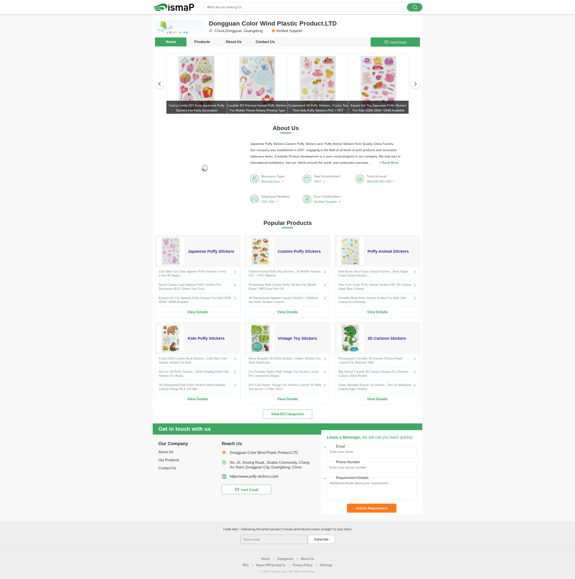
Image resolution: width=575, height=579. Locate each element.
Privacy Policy (302, 565)
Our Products (168, 460)
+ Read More (388, 162)
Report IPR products (270, 565)
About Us (234, 42)
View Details (197, 312)
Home (171, 42)
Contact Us (265, 42)
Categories (285, 559)
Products (202, 42)
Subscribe (321, 539)
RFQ (246, 565)
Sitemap (326, 565)
